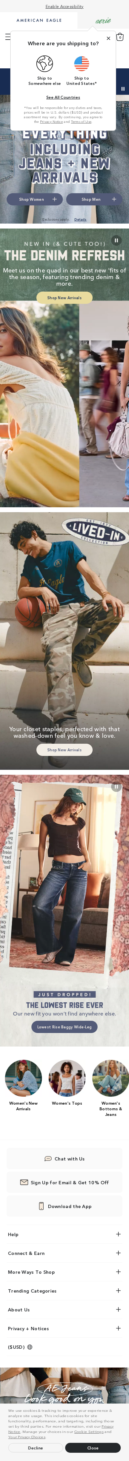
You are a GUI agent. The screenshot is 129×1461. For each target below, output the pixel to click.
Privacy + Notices (28, 1328)
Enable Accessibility (65, 6)
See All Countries (63, 97)
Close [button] (93, 1447)
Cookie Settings (89, 1431)
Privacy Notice (51, 121)
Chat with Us (70, 1158)
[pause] (116, 786)
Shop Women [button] (31, 199)
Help (13, 1234)
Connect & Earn (26, 1253)
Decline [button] (35, 1447)
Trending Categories (32, 1290)
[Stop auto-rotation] (123, 89)
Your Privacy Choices (26, 1436)
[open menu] (9, 37)
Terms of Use (81, 121)
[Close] (108, 38)
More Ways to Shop (31, 1271)
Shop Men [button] (91, 199)
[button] (48, 1437)
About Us (19, 1309)
